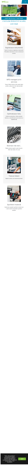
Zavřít (22, 458)
